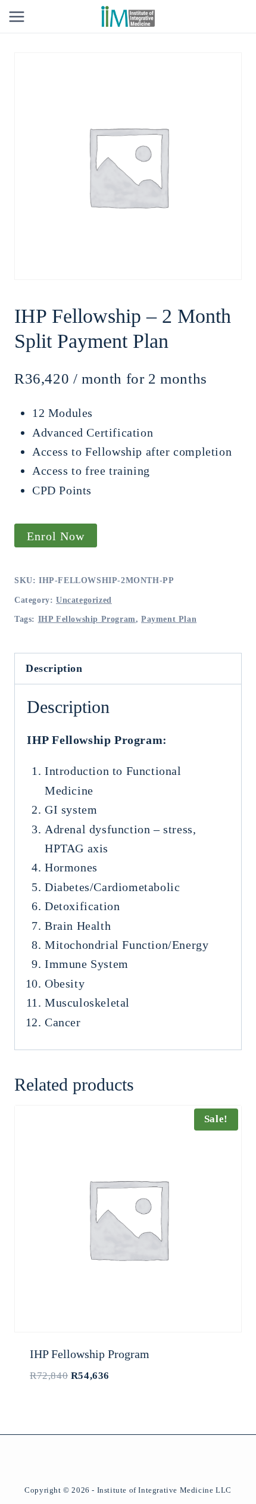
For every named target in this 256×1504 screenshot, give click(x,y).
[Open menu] (17, 16)
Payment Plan (168, 619)
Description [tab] (54, 668)
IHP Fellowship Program (87, 619)
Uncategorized (84, 600)
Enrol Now (56, 536)
